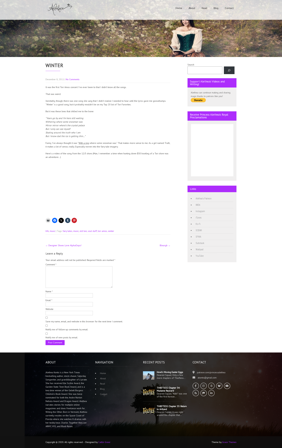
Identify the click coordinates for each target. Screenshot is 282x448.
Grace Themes (229, 442)
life (47, 231)
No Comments (72, 79)
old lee (83, 231)
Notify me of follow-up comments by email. (67, 329)
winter (111, 231)
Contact (229, 8)
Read (204, 8)
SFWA (198, 236)
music (52, 231)
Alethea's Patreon (204, 198)
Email (49, 300)
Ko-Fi (198, 224)
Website (49, 309)
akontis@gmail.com (207, 377)
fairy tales (67, 231)
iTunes (199, 217)
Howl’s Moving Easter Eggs (170, 372)
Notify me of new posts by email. (62, 337)
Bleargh (165, 245)
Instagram (200, 211)
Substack (200, 243)
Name (49, 291)
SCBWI (199, 230)
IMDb (198, 205)
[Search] (229, 70)
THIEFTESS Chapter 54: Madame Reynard (168, 389)
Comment (51, 264)
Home (179, 8)
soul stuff (92, 231)
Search (191, 64)
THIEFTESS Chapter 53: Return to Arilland (172, 408)
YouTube (200, 256)
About (192, 8)
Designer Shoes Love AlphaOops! (63, 245)
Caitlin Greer (104, 442)
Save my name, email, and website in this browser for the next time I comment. (84, 321)
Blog (216, 8)
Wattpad (199, 249)
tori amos (102, 231)
